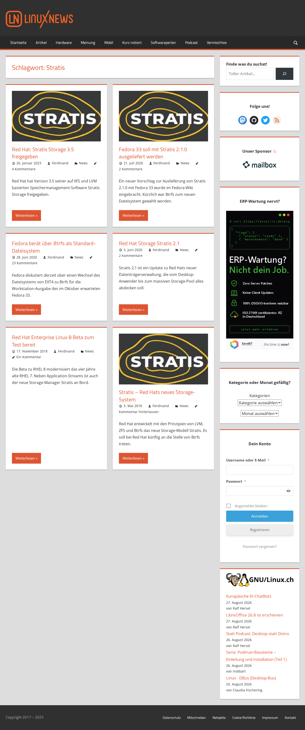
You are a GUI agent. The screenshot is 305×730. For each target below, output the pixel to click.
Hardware (64, 42)
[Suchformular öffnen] (295, 42)
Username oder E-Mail (247, 460)
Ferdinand (60, 163)
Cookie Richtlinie (243, 717)
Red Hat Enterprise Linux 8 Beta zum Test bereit (53, 341)
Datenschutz (172, 717)
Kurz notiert (132, 42)
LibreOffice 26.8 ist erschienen (254, 615)
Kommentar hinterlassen (139, 411)
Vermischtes (217, 42)
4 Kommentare (24, 169)
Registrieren (259, 529)
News (83, 163)
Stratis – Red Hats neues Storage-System (157, 396)
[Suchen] (284, 74)
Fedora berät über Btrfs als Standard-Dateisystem (54, 247)
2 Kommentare (130, 169)
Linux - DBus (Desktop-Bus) (251, 678)
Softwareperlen (163, 42)
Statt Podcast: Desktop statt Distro (257, 633)
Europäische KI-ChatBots (248, 596)
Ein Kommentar (28, 357)
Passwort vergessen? (260, 546)
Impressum (270, 717)
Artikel (41, 42)
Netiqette (219, 717)
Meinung (88, 42)
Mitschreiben (196, 717)
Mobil (108, 42)
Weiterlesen (25, 215)
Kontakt (290, 717)
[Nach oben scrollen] (297, 722)
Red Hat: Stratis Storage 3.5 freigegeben (43, 153)
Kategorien (259, 395)
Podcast (191, 42)
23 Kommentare (24, 263)
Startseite (18, 42)
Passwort (236, 481)
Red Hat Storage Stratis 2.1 (149, 243)
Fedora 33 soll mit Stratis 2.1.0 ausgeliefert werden (153, 153)
